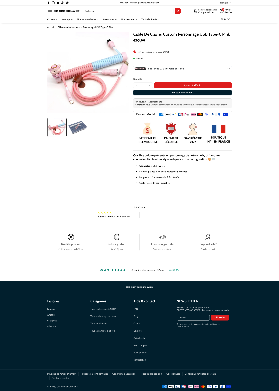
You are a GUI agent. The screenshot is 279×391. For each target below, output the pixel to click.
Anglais (51, 314)
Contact (138, 323)
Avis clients (139, 338)
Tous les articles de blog (102, 330)
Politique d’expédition (151, 373)
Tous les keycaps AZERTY (103, 309)
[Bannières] (182, 133)
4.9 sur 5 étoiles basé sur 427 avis (147, 270)
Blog (136, 316)
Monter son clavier (86, 19)
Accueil (50, 27)
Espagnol (52, 320)
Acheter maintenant (182, 92)
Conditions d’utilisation (123, 373)
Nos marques (128, 19)
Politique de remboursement (61, 373)
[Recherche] (178, 11)
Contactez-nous (142, 104)
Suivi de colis (140, 352)
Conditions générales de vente (200, 373)
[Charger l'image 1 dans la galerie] (57, 127)
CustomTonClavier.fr (67, 386)
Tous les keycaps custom (103, 316)
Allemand (52, 326)
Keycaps (66, 19)
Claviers (51, 19)
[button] (226, 11)
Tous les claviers (98, 323)
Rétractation (140, 359)
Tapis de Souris (149, 19)
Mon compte (140, 345)
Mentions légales (60, 378)
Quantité (137, 79)
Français (51, 309)
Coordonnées (173, 373)
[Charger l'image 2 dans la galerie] (77, 127)
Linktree (138, 330)
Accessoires (109, 19)
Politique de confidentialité (94, 373)
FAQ (136, 309)
